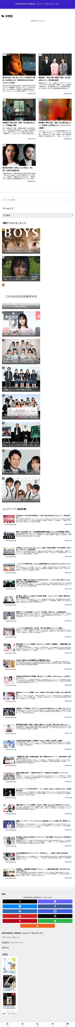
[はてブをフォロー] (20, 911)
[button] (71, 200)
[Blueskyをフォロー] (20, 906)
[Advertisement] (19, 36)
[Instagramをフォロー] (55, 911)
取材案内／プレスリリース (12, 943)
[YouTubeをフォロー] (20, 916)
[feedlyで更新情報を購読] (55, 921)
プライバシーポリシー (11, 937)
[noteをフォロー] (55, 916)
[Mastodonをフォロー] (55, 901)
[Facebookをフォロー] (55, 906)
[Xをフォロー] (20, 901)
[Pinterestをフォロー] (20, 921)
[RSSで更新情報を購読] (37, 926)
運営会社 (5, 948)
